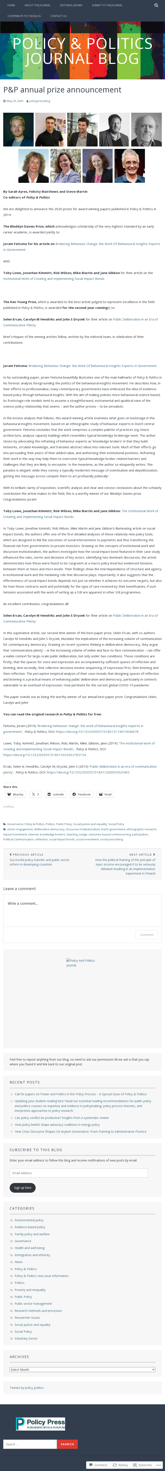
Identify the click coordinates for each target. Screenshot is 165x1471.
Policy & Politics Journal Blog (82, 50)
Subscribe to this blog (36, 1150)
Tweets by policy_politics (27, 1388)
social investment (87, 839)
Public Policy (64, 824)
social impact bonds (62, 839)
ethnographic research (141, 829)
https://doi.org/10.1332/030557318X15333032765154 (44, 755)
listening (72, 834)
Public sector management (33, 1304)
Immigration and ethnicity (32, 1255)
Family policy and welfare (32, 1234)
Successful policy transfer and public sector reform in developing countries (39, 859)
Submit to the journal (107, 5)
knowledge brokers (52, 834)
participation (140, 834)
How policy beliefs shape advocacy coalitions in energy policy (58, 1125)
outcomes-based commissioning (110, 834)
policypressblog (39, 101)
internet (33, 834)
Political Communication (18, 839)
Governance (15, 824)
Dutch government (113, 829)
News (19, 1262)
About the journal (37, 5)
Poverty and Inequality (30, 1290)
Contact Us (58, 16)
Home (11, 5)
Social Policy (116, 824)
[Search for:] (30, 1444)
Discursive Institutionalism (83, 829)
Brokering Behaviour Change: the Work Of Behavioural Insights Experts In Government (93, 366)
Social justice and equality (90, 824)
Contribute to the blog (24, 16)
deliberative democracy (49, 829)
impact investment (15, 834)
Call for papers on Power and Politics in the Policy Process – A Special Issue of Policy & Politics (81, 1094)
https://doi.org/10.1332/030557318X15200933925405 (88, 772)
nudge (83, 834)
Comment (147, 935)
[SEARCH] (156, 5)
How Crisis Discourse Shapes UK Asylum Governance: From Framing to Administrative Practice (81, 1131)
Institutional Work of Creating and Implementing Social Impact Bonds (53, 278)
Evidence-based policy (30, 1227)
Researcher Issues (27, 1317)
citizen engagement (20, 829)
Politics (50, 824)
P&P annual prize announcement (62, 89)
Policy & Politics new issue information (42, 1276)
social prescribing (111, 839)
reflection (41, 839)
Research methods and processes (38, 1311)
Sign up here (22, 1188)
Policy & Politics (34, 824)
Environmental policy (29, 1220)
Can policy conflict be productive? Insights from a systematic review (62, 1118)
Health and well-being (29, 1248)
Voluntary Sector (26, 1338)
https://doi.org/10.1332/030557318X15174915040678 (97, 731)
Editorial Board (71, 5)
